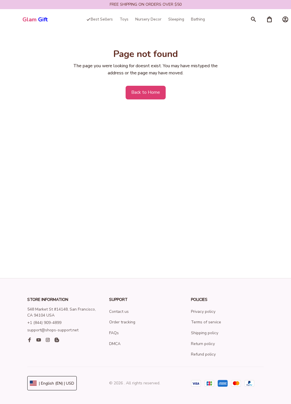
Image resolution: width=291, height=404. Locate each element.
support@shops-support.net (52, 330)
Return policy (203, 343)
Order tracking (122, 322)
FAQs (114, 333)
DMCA (114, 343)
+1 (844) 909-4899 (44, 322)
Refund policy (203, 354)
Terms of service (206, 322)
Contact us (119, 311)
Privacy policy (203, 311)
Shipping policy (204, 333)
